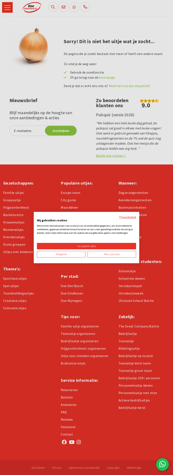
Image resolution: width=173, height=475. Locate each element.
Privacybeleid (127, 217)
